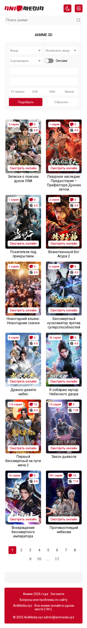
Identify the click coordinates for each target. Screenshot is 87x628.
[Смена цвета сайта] (67, 8)
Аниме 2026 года (35, 594)
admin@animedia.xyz (59, 617)
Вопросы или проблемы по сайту (44, 600)
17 (57, 559)
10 (39, 559)
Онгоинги (57, 594)
